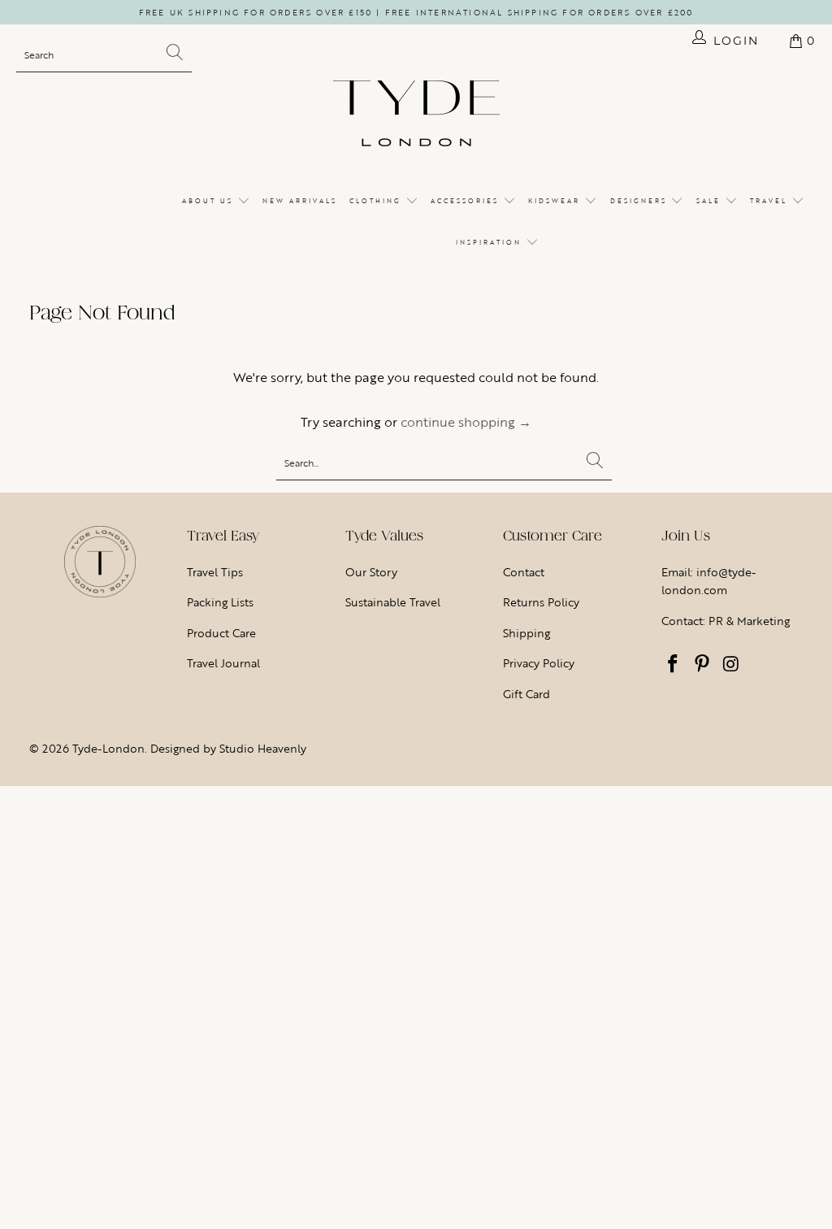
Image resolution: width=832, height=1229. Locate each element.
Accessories (467, 201)
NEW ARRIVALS (299, 201)
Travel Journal (223, 662)
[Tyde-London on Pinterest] (702, 664)
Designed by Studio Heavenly (228, 748)
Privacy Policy (538, 662)
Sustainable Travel (392, 601)
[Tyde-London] (416, 114)
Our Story (371, 571)
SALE (710, 201)
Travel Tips (215, 571)
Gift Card (526, 693)
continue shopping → (466, 422)
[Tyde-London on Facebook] (673, 664)
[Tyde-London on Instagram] (731, 664)
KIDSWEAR (556, 201)
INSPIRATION (491, 242)
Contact (523, 571)
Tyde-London (108, 748)
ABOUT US (209, 201)
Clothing (377, 201)
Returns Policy (541, 601)
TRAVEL (770, 201)
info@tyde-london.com (708, 580)
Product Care (221, 632)
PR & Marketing (749, 620)
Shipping (526, 632)
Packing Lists (220, 601)
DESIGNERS (640, 201)
